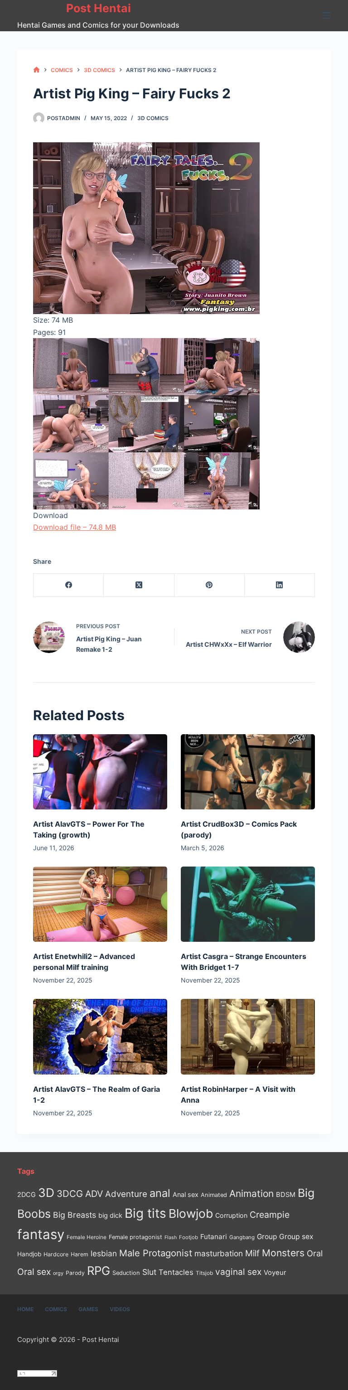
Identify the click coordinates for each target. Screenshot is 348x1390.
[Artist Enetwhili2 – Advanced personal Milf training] (100, 904)
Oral (315, 1253)
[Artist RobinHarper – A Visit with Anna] (248, 1036)
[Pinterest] (209, 585)
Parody (75, 1272)
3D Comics (153, 118)
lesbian (104, 1253)
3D (46, 1193)
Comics (56, 1309)
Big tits (145, 1213)
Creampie (270, 1214)
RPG (98, 1271)
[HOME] (36, 70)
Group (267, 1236)
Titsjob (204, 1273)
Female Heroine (86, 1237)
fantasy (40, 1234)
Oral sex (34, 1271)
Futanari (213, 1236)
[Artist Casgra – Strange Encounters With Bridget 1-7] (248, 904)
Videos (120, 1309)
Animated (214, 1194)
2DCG (26, 1194)
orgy (58, 1273)
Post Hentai (98, 8)
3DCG (70, 1193)
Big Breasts (74, 1215)
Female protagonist (135, 1237)
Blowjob (191, 1213)
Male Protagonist (155, 1253)
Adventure (126, 1194)
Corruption (231, 1215)
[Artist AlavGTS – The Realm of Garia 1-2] (100, 1036)
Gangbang (242, 1237)
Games (88, 1309)
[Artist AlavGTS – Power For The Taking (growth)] (100, 771)
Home (25, 1309)
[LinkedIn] (280, 585)
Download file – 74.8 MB (74, 527)
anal (160, 1193)
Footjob (188, 1237)
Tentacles (176, 1272)
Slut (149, 1272)
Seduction (126, 1272)
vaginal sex (238, 1272)
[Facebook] (69, 585)
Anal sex (185, 1194)
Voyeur (275, 1273)
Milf (252, 1253)
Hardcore (56, 1254)
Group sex (296, 1236)
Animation (251, 1193)
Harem (79, 1254)
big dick (110, 1215)
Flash (170, 1237)
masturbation (218, 1253)
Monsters (283, 1253)
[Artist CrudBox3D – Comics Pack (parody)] (248, 771)
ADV (94, 1193)
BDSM (285, 1195)
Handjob (29, 1254)
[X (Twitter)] (139, 585)
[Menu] (327, 15)
